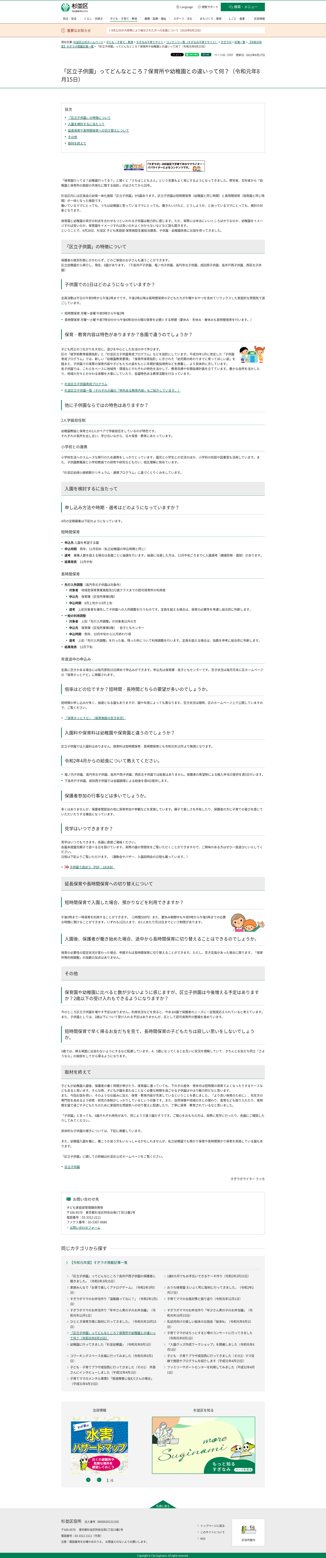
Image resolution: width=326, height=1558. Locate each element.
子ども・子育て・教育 (119, 42)
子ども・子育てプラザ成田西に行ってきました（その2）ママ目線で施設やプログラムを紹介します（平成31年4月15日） (210, 1358)
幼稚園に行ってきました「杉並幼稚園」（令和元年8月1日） (111, 1344)
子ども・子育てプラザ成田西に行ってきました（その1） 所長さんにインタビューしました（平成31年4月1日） (113, 1370)
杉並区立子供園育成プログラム (86, 384)
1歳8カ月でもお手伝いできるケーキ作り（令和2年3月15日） (209, 1276)
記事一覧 (239, 42)
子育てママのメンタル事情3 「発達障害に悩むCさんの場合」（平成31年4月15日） (112, 1381)
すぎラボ (226, 42)
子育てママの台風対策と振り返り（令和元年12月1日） (204, 1298)
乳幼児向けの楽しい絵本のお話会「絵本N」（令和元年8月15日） (209, 1324)
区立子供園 (72, 1166)
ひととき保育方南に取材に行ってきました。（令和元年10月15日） (113, 1324)
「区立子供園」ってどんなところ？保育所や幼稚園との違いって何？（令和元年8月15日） (113, 1335)
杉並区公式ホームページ (88, 42)
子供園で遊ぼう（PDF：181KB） (92, 867)
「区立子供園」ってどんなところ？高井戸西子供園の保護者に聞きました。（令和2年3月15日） (113, 1279)
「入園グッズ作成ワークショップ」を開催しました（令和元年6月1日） (210, 1347)
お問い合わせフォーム (85, 1227)
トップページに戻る (212, 1526)
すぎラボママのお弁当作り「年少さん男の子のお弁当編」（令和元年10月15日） (210, 1313)
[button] (184, 7)
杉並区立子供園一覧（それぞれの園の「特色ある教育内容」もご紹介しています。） (123, 390)
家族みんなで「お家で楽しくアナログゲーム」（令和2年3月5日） (112, 1290)
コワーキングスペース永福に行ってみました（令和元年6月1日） (111, 1358)
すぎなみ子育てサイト (149, 42)
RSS (202, 1538)
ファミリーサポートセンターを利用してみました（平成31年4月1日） (211, 1370)
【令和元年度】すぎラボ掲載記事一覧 (99, 1262)
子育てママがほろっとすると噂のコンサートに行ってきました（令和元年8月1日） (210, 1335)
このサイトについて (212, 1532)
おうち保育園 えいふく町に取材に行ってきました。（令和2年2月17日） (210, 1290)
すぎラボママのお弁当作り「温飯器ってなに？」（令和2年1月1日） (114, 1301)
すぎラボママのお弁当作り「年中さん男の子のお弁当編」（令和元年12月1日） (113, 1313)
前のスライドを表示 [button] (88, 1480)
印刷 (207, 54)
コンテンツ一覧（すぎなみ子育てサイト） (192, 42)
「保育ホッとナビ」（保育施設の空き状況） (95, 718)
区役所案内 (248, 1540)
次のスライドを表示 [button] (99, 1480)
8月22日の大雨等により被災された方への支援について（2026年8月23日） (157, 30)
